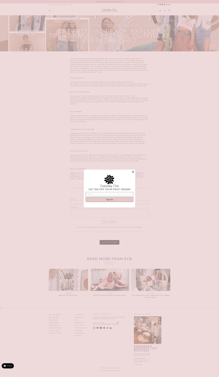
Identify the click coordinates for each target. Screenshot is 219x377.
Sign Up (109, 200)
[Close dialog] (132, 171)
